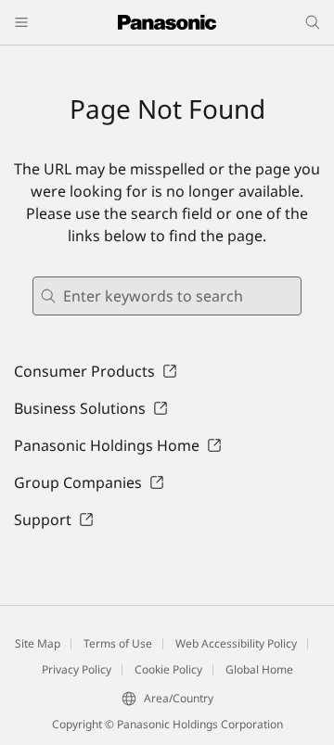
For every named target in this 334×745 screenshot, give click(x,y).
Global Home (259, 669)
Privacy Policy (76, 669)
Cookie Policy (168, 669)
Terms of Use (118, 643)
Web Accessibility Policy (236, 643)
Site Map (37, 643)
